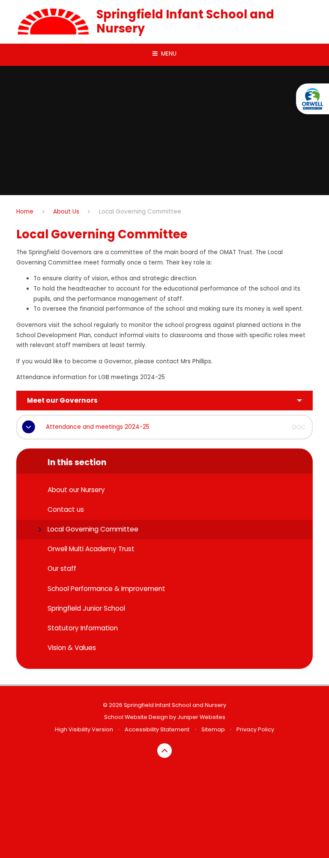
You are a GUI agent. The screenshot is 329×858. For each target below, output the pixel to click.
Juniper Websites (201, 717)
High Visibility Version (84, 729)
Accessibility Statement (157, 729)
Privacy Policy (255, 729)
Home (24, 212)
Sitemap (213, 729)
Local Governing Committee (140, 212)
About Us (66, 212)
